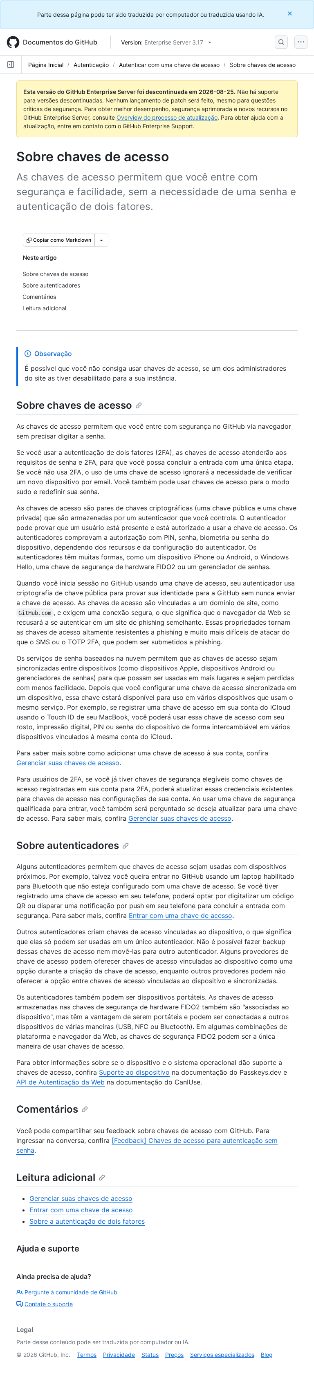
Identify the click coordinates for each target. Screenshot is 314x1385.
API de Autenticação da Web (60, 1082)
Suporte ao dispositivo (134, 1072)
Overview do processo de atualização (167, 117)
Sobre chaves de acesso (263, 64)
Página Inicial (45, 64)
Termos (86, 1354)
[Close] (290, 13)
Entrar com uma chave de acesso (180, 915)
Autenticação (91, 64)
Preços (174, 1354)
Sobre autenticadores (67, 845)
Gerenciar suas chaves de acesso (67, 763)
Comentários (47, 1109)
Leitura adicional (55, 1177)
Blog (267, 1354)
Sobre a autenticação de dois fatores (87, 1221)
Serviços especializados (222, 1354)
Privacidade (119, 1354)
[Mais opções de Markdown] (101, 240)
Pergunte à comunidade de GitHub (71, 1292)
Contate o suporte (49, 1303)
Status (150, 1354)
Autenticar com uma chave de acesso (169, 64)
